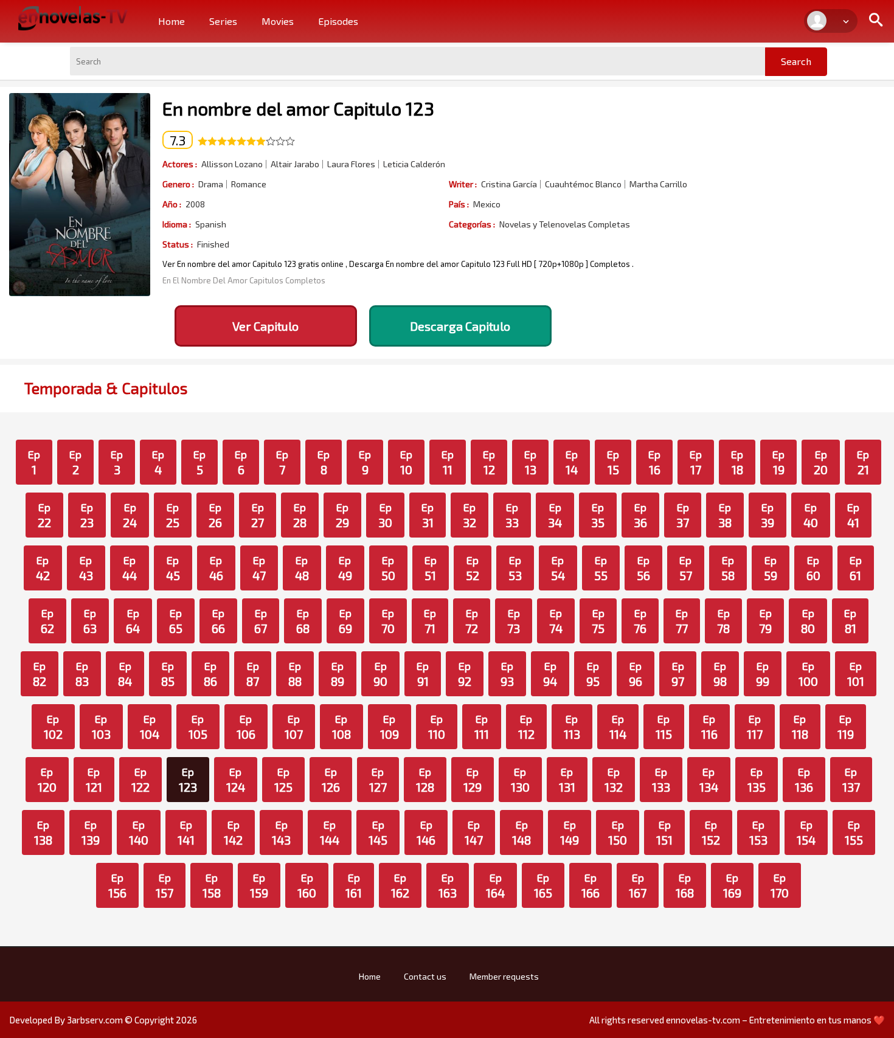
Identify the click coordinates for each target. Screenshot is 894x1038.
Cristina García (509, 184)
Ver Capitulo (265, 326)
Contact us (425, 976)
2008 (195, 204)
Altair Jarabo (295, 164)
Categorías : (472, 224)
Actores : (179, 164)
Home (171, 21)
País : (459, 204)
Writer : (463, 184)
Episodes (338, 21)
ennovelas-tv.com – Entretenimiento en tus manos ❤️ (775, 1019)
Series (223, 21)
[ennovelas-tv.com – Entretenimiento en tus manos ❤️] (73, 17)
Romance (248, 184)
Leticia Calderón (414, 164)
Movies (278, 21)
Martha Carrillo (658, 184)
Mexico (487, 204)
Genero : (178, 184)
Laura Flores (351, 164)
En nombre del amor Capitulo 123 (298, 108)
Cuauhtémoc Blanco (583, 184)
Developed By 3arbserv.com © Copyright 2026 (103, 1019)
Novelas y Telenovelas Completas (564, 224)
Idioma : (176, 224)
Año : (171, 204)
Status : (177, 244)
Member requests (504, 976)
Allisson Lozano (232, 164)
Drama (210, 184)
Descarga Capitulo (460, 326)
